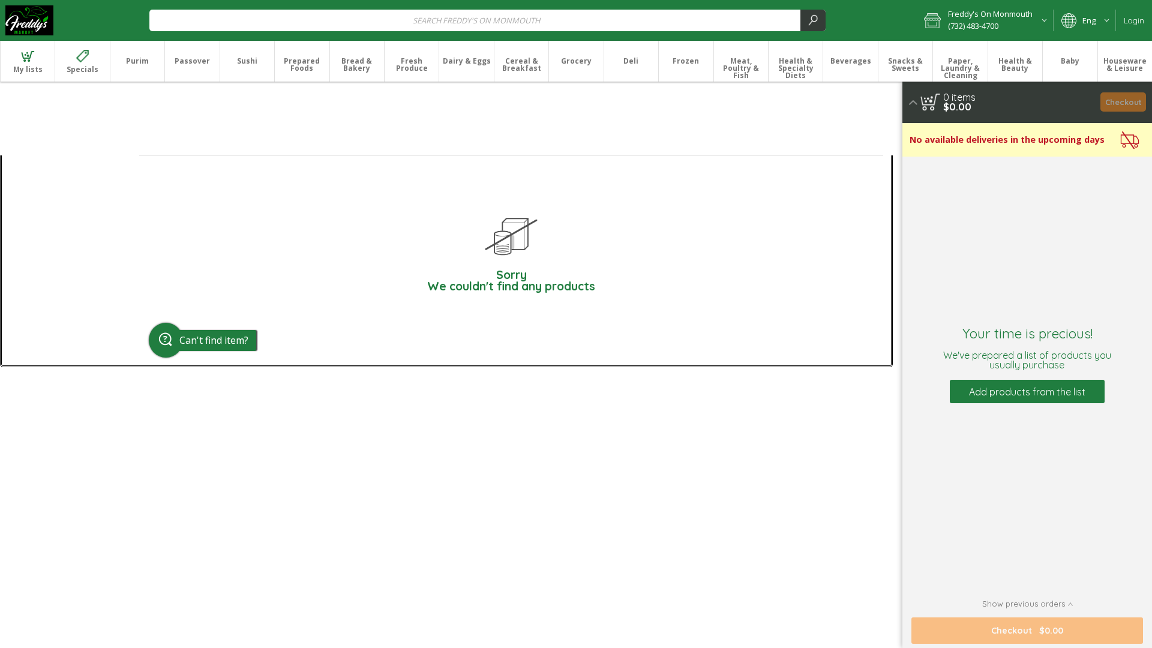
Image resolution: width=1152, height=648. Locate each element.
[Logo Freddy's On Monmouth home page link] (29, 20)
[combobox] (487, 20)
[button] (984, 20)
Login (1134, 20)
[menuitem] (27, 61)
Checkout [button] (1123, 102)
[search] (813, 20)
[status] (959, 97)
